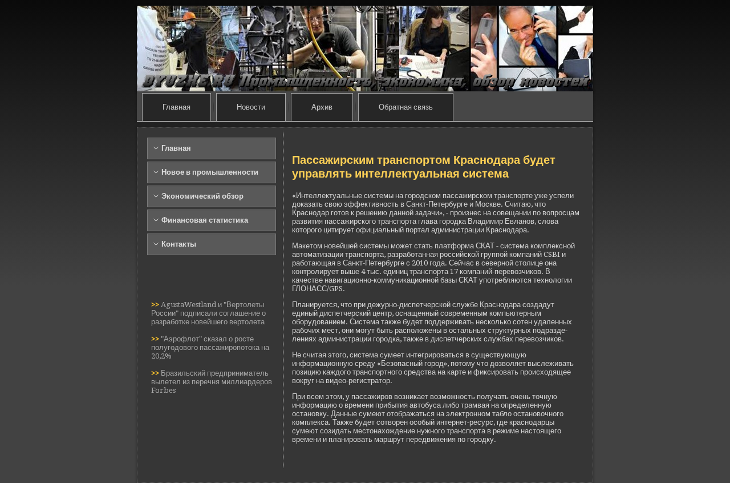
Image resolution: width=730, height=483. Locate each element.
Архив (321, 107)
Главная (176, 107)
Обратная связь (406, 107)
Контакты (178, 244)
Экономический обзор (202, 196)
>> (156, 304)
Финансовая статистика (204, 220)
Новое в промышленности (209, 172)
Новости (251, 107)
